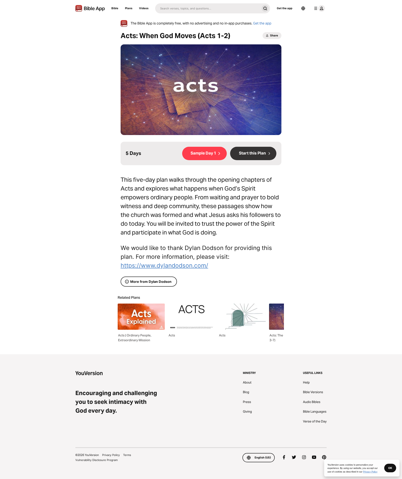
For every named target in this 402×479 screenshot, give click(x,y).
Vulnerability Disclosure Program (96, 460)
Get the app (284, 8)
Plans (128, 8)
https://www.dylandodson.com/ (164, 265)
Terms (127, 455)
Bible (114, 8)
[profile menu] (319, 8)
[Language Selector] (303, 8)
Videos (143, 8)
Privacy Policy (111, 455)
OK (390, 468)
